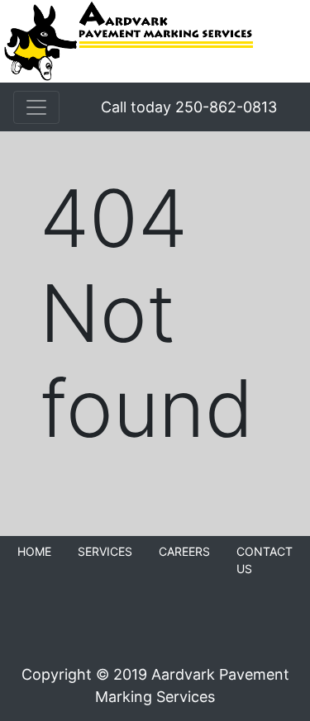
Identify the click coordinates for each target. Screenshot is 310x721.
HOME (34, 551)
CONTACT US (264, 560)
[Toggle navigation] (36, 107)
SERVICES (105, 551)
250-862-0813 (226, 107)
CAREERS (184, 551)
